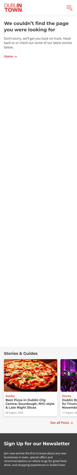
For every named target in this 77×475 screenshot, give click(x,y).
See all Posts (59, 423)
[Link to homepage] (14, 7)
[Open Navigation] (69, 7)
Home (8, 56)
